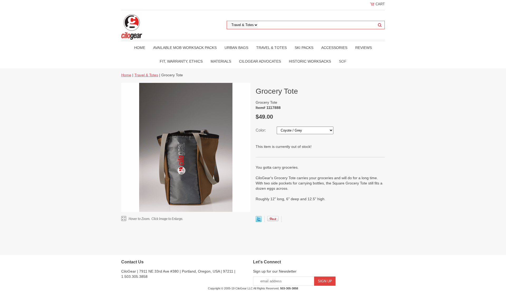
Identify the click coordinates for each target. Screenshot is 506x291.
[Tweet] (259, 221)
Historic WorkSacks (310, 61)
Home (139, 48)
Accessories (334, 48)
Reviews (363, 48)
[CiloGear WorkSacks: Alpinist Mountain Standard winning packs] (131, 25)
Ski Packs (304, 48)
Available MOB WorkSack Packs (185, 48)
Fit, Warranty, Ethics (181, 61)
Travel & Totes (271, 48)
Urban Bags (236, 48)
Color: (261, 130)
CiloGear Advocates (260, 61)
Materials (221, 61)
